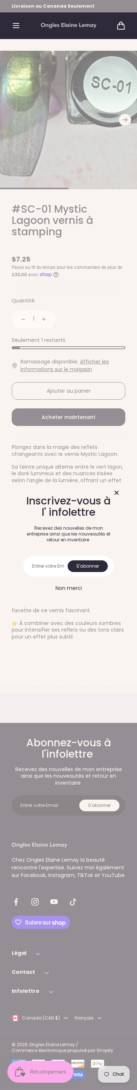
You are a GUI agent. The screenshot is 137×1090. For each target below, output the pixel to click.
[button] (16, 25)
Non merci (69, 588)
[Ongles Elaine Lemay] (68, 26)
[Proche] (116, 493)
